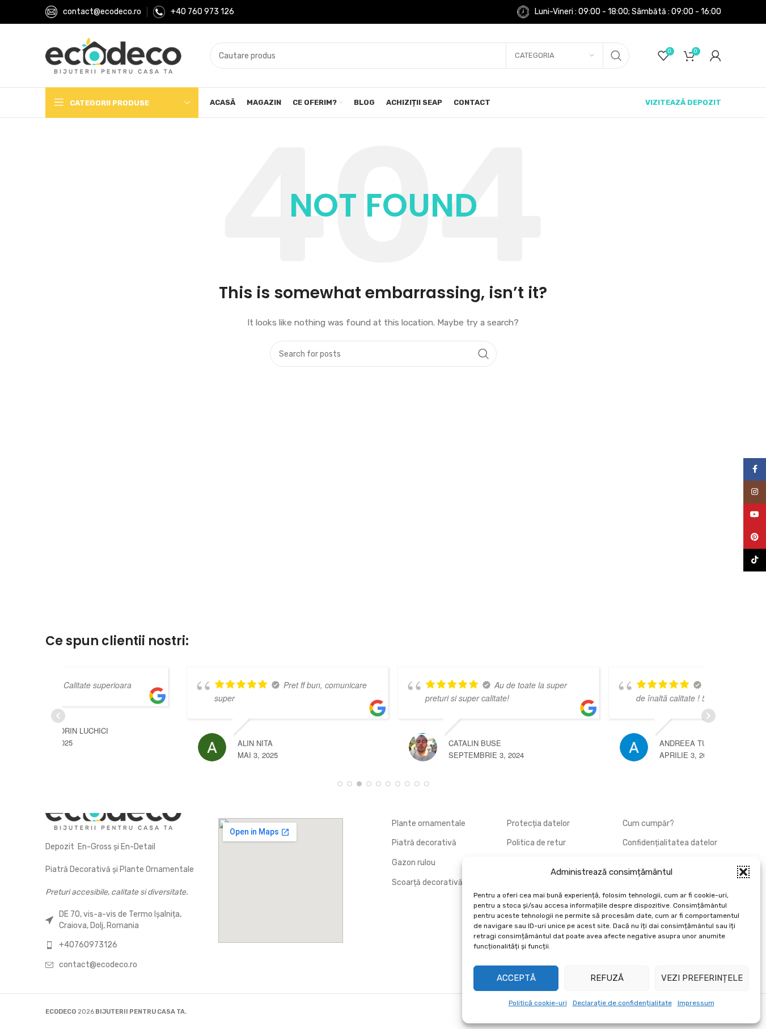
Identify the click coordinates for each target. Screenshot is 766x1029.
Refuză (607, 978)
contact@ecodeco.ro (102, 11)
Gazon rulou (413, 862)
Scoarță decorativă (427, 882)
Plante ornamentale (428, 823)
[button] (743, 872)
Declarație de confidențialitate (622, 1003)
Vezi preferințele (702, 978)
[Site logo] (113, 55)
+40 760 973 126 (202, 11)
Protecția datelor (538, 823)
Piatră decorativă (424, 843)
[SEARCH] (616, 56)
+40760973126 (88, 945)
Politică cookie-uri (538, 1003)
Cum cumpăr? (648, 823)
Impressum (696, 1003)
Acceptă (516, 978)
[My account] (715, 55)
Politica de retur (536, 843)
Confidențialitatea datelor (670, 843)
